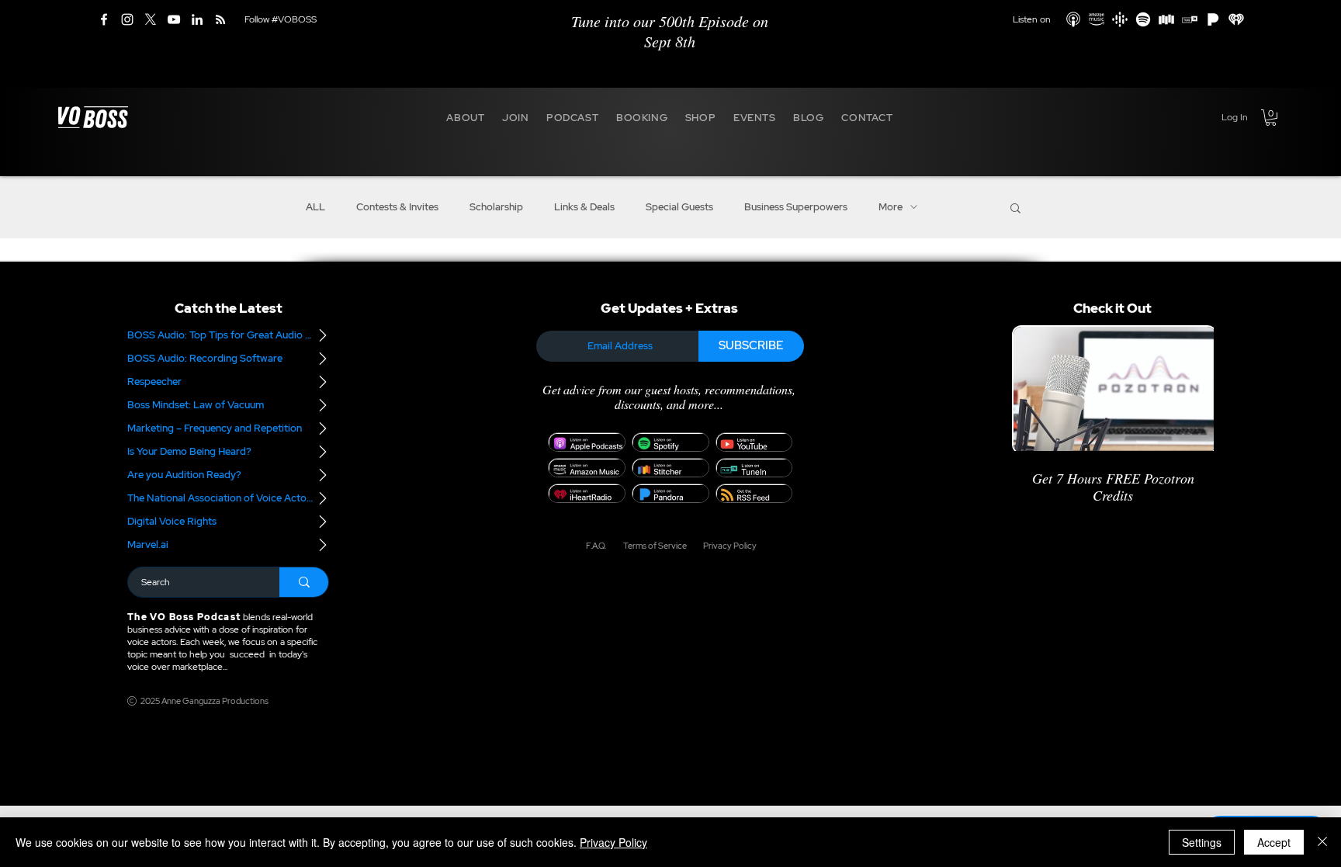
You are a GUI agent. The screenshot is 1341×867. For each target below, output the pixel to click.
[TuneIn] (1189, 19)
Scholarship (496, 207)
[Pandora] (1213, 19)
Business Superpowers (795, 207)
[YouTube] (174, 19)
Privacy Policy (613, 842)
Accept (1274, 842)
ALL (315, 207)
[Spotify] (1143, 19)
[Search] (303, 582)
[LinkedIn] (197, 19)
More (890, 207)
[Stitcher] (1166, 19)
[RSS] (220, 19)
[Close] (1322, 842)
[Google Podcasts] (1120, 19)
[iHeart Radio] (1236, 19)
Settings (1201, 842)
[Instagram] (127, 19)
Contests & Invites (397, 207)
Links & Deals (584, 207)
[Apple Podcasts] (1073, 19)
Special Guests (679, 207)
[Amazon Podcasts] (1096, 19)
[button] (466, 117)
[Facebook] (104, 19)
